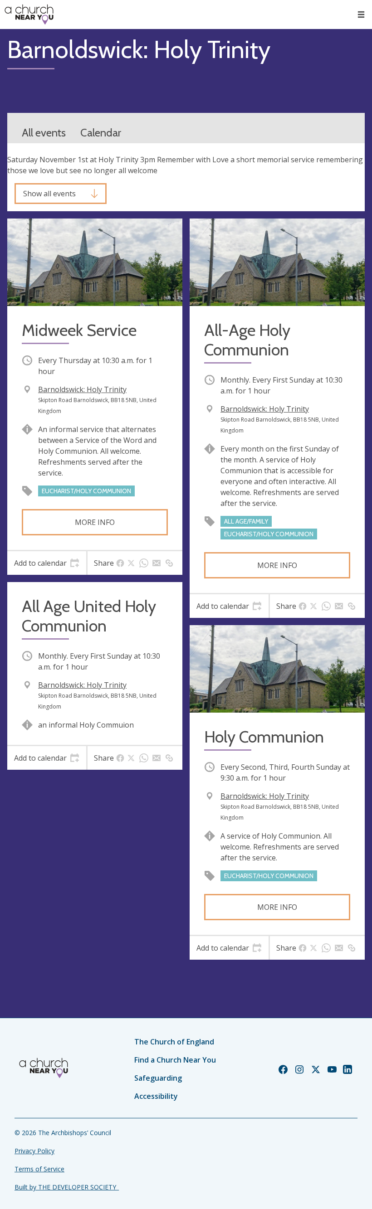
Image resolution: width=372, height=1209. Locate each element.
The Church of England (174, 1042)
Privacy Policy (34, 1150)
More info (95, 522)
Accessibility (156, 1096)
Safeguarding (158, 1078)
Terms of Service (39, 1169)
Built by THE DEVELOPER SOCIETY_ (67, 1187)
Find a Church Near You (175, 1060)
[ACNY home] (29, 14)
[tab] (46, 563)
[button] (361, 14)
